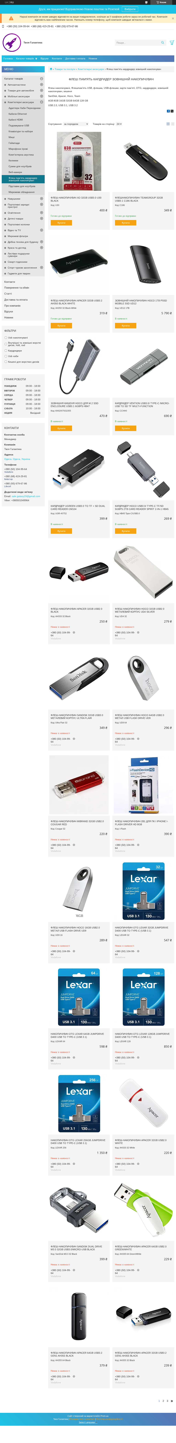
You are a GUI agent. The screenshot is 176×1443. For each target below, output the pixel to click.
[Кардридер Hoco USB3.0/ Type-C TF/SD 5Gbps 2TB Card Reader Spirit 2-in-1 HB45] (143, 469)
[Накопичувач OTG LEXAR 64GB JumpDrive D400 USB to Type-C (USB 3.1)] (79, 997)
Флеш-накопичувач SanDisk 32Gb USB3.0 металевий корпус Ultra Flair (77, 717)
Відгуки (44, 58)
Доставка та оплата (16, 299)
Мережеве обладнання (22, 192)
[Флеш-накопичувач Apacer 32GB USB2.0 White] (143, 1104)
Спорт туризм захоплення (22, 267)
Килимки (13, 160)
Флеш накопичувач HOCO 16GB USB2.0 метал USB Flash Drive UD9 (75, 929)
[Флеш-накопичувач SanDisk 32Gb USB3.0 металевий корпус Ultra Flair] (79, 678)
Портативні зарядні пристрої (18, 205)
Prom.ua (104, 1416)
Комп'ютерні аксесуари (91, 69)
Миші (11, 137)
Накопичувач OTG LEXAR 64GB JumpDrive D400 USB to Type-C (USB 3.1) (77, 1035)
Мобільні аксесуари (19, 96)
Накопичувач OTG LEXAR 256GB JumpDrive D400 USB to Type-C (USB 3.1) (78, 1142)
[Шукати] (162, 43)
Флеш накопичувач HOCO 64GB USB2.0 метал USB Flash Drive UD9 (139, 717)
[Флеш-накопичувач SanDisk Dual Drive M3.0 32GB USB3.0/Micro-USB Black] (79, 1210)
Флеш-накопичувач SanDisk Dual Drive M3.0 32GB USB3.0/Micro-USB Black (76, 1248)
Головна (8, 58)
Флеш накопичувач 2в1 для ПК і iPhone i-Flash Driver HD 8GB (141, 823)
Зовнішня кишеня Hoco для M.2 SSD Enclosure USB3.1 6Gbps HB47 (74, 405)
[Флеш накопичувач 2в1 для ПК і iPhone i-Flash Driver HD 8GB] (143, 785)
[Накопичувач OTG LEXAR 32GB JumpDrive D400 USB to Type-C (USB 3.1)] (143, 891)
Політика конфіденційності (109, 1419)
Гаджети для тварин (19, 273)
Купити (61, 222)
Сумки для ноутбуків (20, 166)
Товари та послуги (65, 69)
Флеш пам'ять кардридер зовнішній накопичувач (23, 179)
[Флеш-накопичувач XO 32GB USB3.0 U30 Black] (79, 161)
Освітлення (14, 212)
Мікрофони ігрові (18, 148)
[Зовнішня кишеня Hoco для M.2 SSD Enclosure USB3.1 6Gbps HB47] (79, 367)
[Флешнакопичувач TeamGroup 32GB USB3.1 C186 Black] (143, 161)
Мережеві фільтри (18, 236)
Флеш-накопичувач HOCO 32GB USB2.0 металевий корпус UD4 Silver (139, 610)
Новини (93, 58)
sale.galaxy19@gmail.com (26, 496)
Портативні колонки (19, 224)
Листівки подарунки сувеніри (19, 254)
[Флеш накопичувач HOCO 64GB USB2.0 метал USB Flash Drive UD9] (143, 678)
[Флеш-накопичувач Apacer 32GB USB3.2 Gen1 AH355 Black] (143, 1316)
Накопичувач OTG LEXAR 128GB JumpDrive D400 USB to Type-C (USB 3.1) (142, 1035)
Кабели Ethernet (18, 113)
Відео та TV (14, 230)
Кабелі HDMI (16, 119)
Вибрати (130, 9)
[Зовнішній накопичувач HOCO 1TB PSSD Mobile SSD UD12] (143, 264)
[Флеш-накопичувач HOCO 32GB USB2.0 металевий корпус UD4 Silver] (143, 572)
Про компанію (12, 305)
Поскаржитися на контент (82, 1419)
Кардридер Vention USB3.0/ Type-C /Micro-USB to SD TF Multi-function (142, 405)
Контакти (57, 58)
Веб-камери (15, 172)
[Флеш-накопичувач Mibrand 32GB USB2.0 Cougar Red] (79, 785)
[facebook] (168, 111)
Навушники (14, 198)
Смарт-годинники (17, 261)
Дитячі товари (15, 218)
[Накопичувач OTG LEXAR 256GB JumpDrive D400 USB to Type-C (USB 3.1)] (79, 1104)
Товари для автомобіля (21, 90)
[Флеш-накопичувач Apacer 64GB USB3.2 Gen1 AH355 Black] (79, 1316)
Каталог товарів (25, 58)
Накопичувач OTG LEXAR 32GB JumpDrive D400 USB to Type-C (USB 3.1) (141, 929)
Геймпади (14, 143)
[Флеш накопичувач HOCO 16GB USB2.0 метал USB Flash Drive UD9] (79, 891)
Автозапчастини (17, 84)
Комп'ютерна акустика (21, 154)
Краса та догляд (17, 247)
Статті (8, 293)
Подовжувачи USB (19, 125)
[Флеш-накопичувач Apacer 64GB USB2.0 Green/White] (143, 1210)
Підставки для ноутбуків (22, 186)
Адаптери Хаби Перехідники (25, 108)
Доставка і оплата (75, 58)
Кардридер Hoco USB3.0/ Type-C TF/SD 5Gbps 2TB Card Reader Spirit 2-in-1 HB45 (142, 507)
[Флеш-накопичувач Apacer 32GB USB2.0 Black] (79, 572)
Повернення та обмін (16, 287)
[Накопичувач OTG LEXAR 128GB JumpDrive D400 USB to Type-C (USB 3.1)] (143, 997)
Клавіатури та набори (21, 131)
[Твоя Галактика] (12, 42)
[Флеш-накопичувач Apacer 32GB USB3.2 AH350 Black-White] (79, 264)
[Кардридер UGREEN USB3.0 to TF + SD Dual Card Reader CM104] (79, 469)
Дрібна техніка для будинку (23, 242)
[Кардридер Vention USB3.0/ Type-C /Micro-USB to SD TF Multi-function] (143, 367)
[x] (172, 111)
